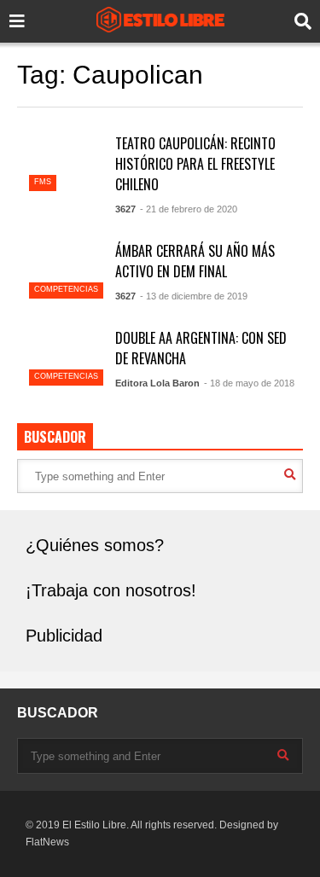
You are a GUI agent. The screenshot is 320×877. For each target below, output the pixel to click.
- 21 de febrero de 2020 (188, 209)
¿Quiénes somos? (95, 545)
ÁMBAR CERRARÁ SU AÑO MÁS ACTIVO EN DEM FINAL (195, 261)
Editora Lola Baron (157, 383)
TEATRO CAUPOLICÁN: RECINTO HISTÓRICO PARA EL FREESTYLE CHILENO (195, 164)
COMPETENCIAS (66, 289)
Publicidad (64, 635)
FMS (42, 181)
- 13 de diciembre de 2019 (193, 296)
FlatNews (47, 842)
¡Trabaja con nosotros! (111, 590)
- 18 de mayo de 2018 (249, 383)
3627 (125, 209)
